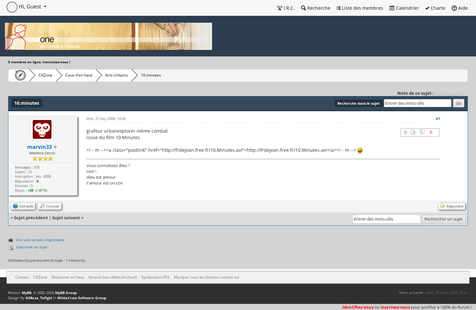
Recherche (318, 8)
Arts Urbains (116, 75)
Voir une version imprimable (40, 239)
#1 (438, 118)
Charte (437, 8)
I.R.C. (288, 8)
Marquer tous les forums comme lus (206, 277)
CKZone (45, 75)
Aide (462, 8)
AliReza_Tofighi (39, 297)
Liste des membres (362, 8)
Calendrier (407, 8)
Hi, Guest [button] (29, 6)
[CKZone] (18, 75)
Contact (22, 277)
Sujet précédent (31, 218)
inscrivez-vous (395, 307)
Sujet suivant (66, 218)
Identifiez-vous (357, 307)
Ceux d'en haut (78, 75)
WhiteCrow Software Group (81, 297)
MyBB (26, 292)
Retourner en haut (67, 277)
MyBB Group (66, 292)
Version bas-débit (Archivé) (112, 277)
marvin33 (39, 146)
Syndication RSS (155, 277)
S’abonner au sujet (31, 246)
